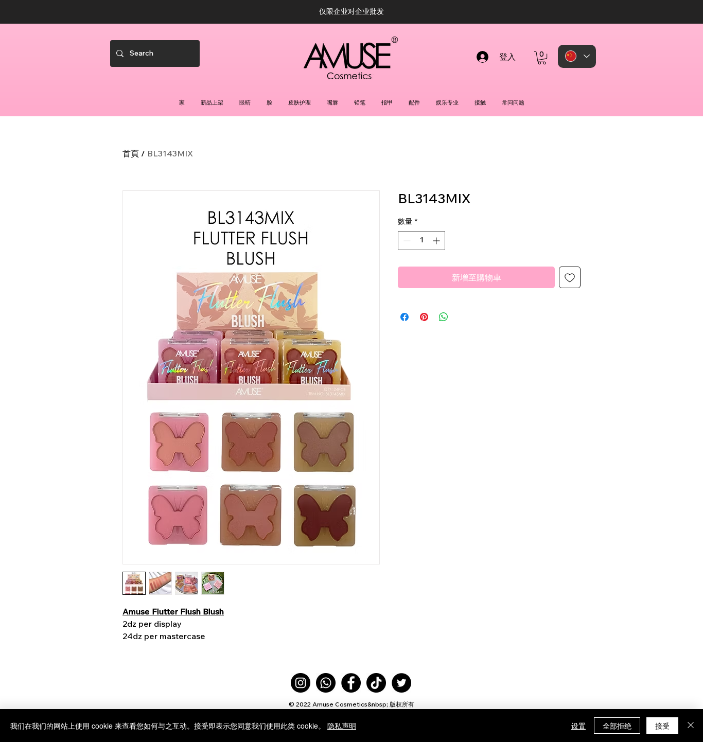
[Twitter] (401, 683)
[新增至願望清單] (570, 277)
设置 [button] (578, 725)
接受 (662, 725)
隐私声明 (341, 725)
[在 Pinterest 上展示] (424, 317)
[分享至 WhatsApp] (443, 317)
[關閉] (690, 725)
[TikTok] (376, 683)
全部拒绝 (617, 725)
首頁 (130, 153)
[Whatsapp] (326, 683)
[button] (542, 57)
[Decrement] (405, 241)
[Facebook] (351, 683)
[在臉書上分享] (404, 317)
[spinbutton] (421, 241)
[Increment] (437, 241)
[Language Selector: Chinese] (577, 56)
